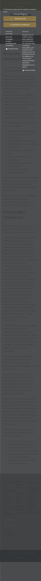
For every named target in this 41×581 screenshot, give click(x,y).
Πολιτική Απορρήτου (20, 14)
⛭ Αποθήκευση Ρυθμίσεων (19, 25)
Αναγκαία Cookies (29, 70)
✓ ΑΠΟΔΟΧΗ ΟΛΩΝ (20, 19)
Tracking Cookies (13, 49)
